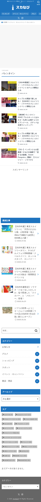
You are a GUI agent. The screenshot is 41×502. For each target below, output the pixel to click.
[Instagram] (22, 18)
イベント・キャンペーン (20, 13)
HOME (5, 22)
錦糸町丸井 (10, 460)
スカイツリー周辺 (12, 433)
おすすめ (9, 414)
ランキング (5, 13)
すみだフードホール (12, 419)
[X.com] (19, 18)
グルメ (34, 13)
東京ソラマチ (30, 446)
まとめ (8, 424)
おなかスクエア (24, 414)
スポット (6, 367)
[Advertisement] (20, 46)
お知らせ (6, 347)
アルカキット (23, 424)
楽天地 (25, 451)
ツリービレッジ (11, 442)
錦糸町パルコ (20, 456)
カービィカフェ (25, 428)
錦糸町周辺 (25, 460)
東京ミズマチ (10, 451)
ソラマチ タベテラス (13, 437)
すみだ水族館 (31, 419)
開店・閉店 (7, 381)
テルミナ (27, 442)
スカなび (16, 499)
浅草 (7, 456)
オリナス (9, 428)
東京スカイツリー (12, 446)
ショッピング (8, 361)
